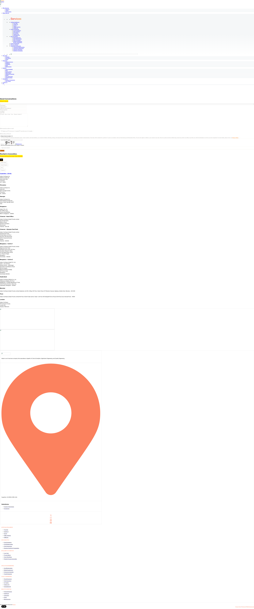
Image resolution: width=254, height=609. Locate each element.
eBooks (6, 75)
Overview (7, 57)
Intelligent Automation (18, 50)
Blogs (6, 70)
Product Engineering (15, 43)
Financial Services (9, 62)
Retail (6, 65)
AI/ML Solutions (17, 27)
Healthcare (7, 63)
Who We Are (6, 8)
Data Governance (17, 40)
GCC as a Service (14, 44)
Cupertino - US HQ (5, 173)
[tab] (1, 160)
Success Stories (8, 71)
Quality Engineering (15, 29)
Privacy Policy (235, 137)
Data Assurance (17, 31)
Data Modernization (18, 38)
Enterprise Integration (18, 49)
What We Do (6, 13)
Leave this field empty (5, 139)
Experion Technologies (10, 80)
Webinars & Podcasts (9, 74)
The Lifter (16, 23)
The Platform (8, 58)
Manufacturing (8, 66)
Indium (14, 604)
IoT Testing (16, 32)
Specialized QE (17, 35)
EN (3, 83)
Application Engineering (16, 46)
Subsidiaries (5, 78)
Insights (4, 68)
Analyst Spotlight (9, 69)
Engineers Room (8, 77)
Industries (5, 60)
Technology (7, 64)
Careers (6, 10)
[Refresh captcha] (18, 144)
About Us (7, 9)
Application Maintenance (19, 48)
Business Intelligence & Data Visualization (18, 42)
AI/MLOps (16, 28)
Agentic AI (16, 24)
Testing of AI (16, 34)
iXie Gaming (8, 81)
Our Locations (8, 11)
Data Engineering (17, 37)
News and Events (9, 76)
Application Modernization (19, 47)
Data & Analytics (14, 36)
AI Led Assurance (17, 30)
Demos (6, 59)
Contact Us (5, 82)
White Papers (8, 72)
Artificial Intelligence (15, 22)
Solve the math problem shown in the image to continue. (12, 145)
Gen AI (15, 25)
